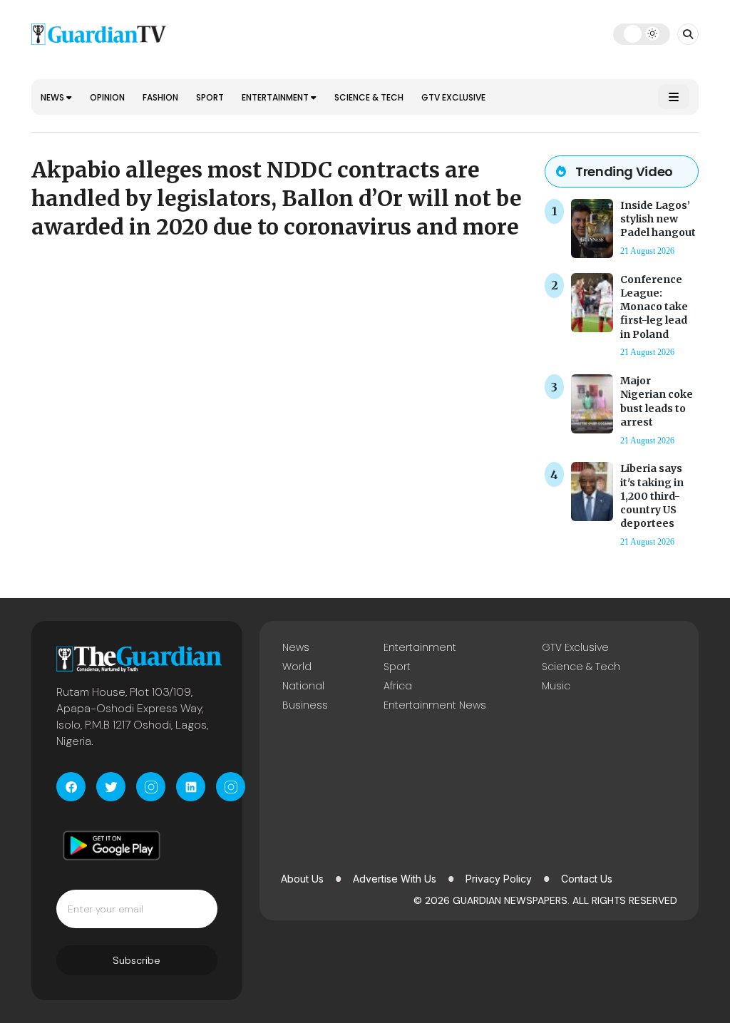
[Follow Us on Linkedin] (190, 786)
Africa (398, 686)
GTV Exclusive (453, 97)
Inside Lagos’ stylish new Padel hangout (658, 219)
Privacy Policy (499, 879)
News (53, 97)
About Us (302, 879)
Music (556, 686)
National (303, 686)
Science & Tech (368, 97)
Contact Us (586, 879)
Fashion (160, 97)
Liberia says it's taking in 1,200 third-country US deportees (652, 496)
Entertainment (276, 97)
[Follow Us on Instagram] (150, 786)
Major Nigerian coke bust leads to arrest (656, 401)
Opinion (107, 97)
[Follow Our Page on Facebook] (71, 786)
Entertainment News (435, 705)
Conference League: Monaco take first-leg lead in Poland (654, 307)
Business (305, 705)
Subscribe (136, 960)
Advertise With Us (394, 879)
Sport (210, 97)
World (297, 666)
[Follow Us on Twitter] (110, 786)
